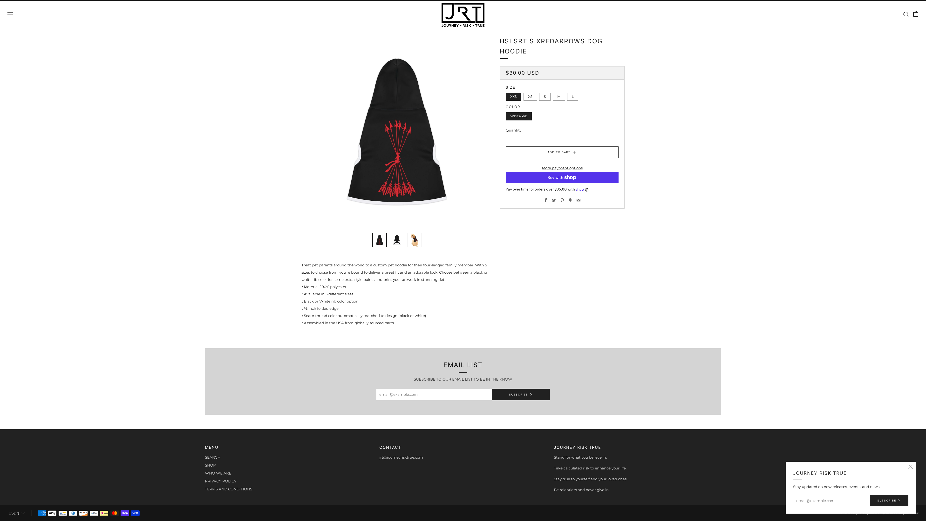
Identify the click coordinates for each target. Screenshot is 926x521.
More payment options (562, 168)
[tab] (379, 240)
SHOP (210, 465)
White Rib (518, 116)
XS (530, 97)
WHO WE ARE (218, 473)
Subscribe (518, 394)
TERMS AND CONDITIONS (228, 489)
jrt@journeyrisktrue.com (401, 457)
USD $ (14, 513)
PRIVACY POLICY (221, 481)
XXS (513, 97)
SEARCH (212, 457)
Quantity (513, 130)
